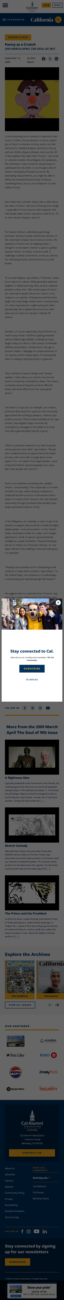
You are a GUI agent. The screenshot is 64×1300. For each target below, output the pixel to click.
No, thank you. (32, 679)
